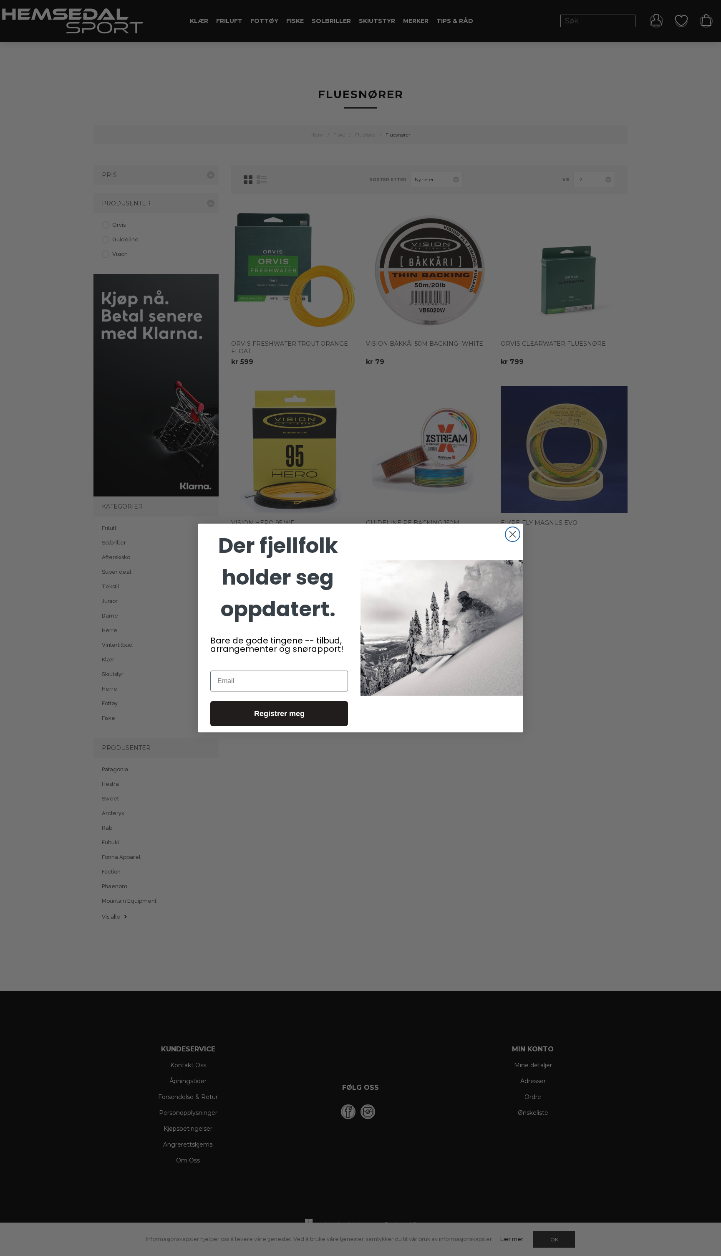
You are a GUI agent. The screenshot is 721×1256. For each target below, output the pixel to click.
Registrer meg (279, 713)
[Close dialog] (512, 534)
